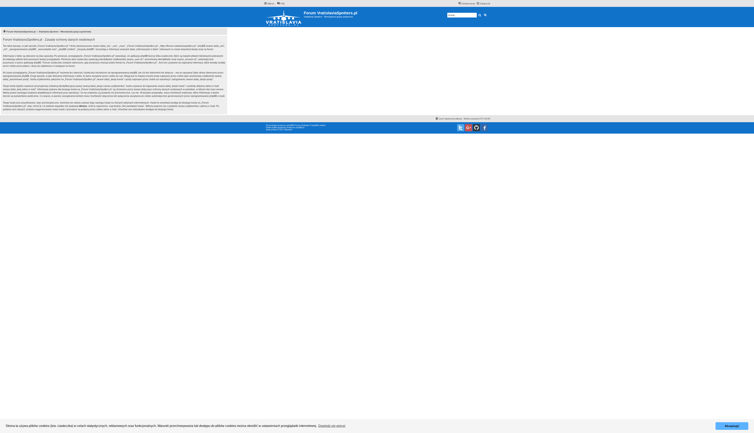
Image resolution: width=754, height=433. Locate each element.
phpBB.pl (300, 127)
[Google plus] (468, 127)
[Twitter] (460, 127)
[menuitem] (281, 3)
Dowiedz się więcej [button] (331, 425)
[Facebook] (484, 127)
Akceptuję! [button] (732, 425)
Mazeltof (288, 129)
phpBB (290, 125)
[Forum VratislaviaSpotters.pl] (284, 17)
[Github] (476, 127)
